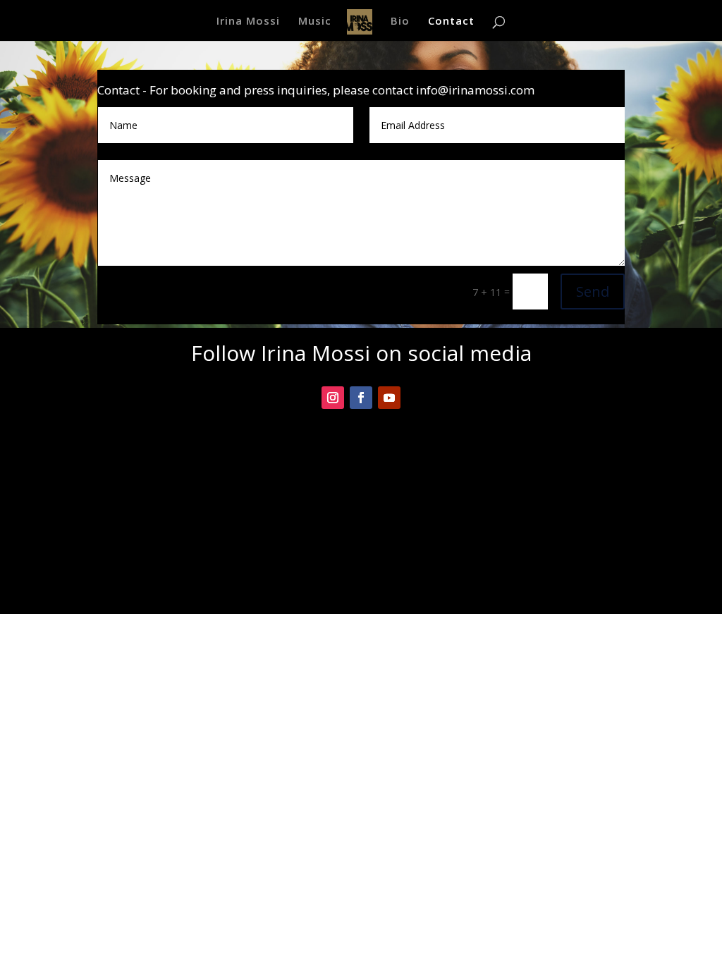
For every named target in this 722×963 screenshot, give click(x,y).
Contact (451, 21)
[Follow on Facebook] (361, 397)
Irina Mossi (248, 21)
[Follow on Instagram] (333, 397)
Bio (400, 21)
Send (592, 291)
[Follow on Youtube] (389, 397)
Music (314, 21)
